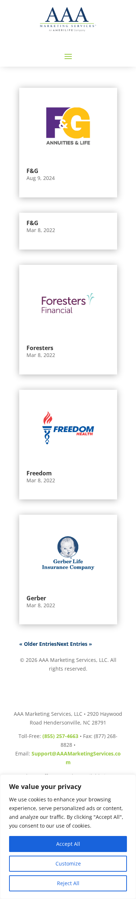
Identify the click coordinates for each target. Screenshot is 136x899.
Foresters (39, 348)
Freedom (39, 473)
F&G (32, 171)
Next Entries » (74, 643)
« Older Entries (38, 643)
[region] (68, 836)
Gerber (36, 598)
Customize (68, 863)
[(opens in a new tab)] (68, 303)
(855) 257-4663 (60, 736)
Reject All (68, 883)
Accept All (68, 843)
